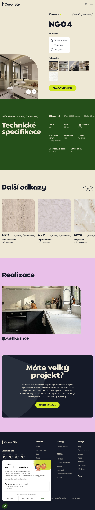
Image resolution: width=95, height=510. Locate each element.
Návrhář (60, 459)
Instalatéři (60, 470)
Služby (60, 442)
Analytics (9, 488)
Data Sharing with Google (14, 486)
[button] (5, 506)
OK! (42, 498)
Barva (38, 454)
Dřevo (38, 447)
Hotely (59, 477)
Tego (80, 476)
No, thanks (10, 498)
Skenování (58, 45)
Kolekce (39, 442)
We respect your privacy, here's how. (16, 479)
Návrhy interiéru (63, 447)
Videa (80, 458)
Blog (79, 447)
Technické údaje (60, 40)
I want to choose (27, 498)
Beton (38, 458)
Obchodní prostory (64, 474)
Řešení (60, 454)
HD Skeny (82, 469)
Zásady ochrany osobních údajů (54, 498)
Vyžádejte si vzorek (63, 88)
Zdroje (81, 442)
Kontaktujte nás (47, 405)
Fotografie (58, 50)
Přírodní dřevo (41, 450)
